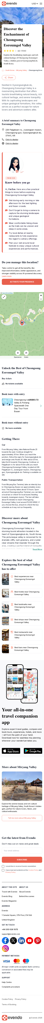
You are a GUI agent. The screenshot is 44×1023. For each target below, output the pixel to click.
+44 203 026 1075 (10, 929)
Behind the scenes (26, 896)
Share (10, 77)
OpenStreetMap (7, 293)
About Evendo (25, 892)
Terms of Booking (9, 1004)
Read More (37, 549)
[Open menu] (41, 3)
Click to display (12, 139)
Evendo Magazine (9, 901)
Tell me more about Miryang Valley (22, 818)
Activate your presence (22, 282)
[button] (22, 323)
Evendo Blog (7, 896)
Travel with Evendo (9, 892)
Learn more (6, 276)
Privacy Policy (11, 872)
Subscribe (22, 860)
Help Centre (7, 982)
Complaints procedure (11, 987)
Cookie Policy (33, 870)
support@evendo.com (11, 934)
